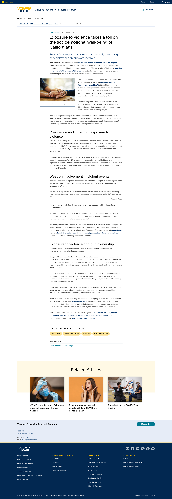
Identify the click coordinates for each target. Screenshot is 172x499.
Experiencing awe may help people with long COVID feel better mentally (83, 408)
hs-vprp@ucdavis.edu (29, 440)
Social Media (57, 466)
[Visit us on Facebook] (131, 448)
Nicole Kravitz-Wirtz (79, 301)
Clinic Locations (93, 466)
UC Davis (126, 458)
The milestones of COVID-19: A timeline (123, 407)
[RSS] (152, 448)
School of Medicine (24, 471)
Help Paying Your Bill (95, 478)
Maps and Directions (59, 470)
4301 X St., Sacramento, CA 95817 (144, 496)
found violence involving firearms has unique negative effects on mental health (88, 233)
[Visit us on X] (142, 448)
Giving (143, 2)
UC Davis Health (23, 24)
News (30, 18)
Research (21, 18)
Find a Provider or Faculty (97, 462)
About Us (39, 18)
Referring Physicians (95, 474)
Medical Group (22, 479)
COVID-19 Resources (95, 486)
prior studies (117, 230)
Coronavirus (55, 33)
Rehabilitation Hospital (25, 463)
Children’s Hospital (24, 459)
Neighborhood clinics (24, 467)
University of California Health (133, 462)
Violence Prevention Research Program (41, 24)
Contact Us (56, 462)
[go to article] (47, 389)
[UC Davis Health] (24, 448)
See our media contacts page (61, 345)
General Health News (72, 334)
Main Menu (7, 2)
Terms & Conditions (50, 496)
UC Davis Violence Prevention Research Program (97, 62)
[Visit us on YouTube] (127, 448)
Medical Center (22, 455)
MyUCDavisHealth (94, 458)
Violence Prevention (101, 334)
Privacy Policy (62, 496)
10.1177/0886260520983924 (83, 318)
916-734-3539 (27, 437)
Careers (152, 2)
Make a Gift (147, 10)
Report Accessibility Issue (75, 496)
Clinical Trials (92, 470)
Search (166, 2)
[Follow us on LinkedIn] (136, 448)
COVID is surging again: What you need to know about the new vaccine (47, 408)
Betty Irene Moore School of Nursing (30, 475)
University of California (131, 466)
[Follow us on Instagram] (147, 448)
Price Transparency (94, 482)
